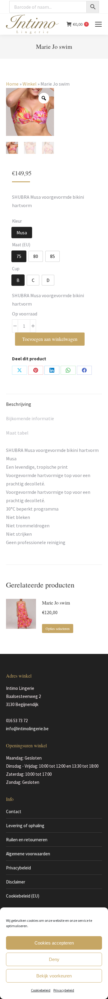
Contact (13, 811)
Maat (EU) (21, 245)
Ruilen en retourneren (26, 839)
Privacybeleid (63, 990)
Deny (54, 959)
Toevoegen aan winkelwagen (49, 339)
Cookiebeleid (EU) (22, 896)
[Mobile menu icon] (98, 24)
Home (12, 84)
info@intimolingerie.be (27, 728)
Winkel (29, 84)
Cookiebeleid (40, 990)
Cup (16, 268)
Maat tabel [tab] (17, 433)
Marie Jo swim (56, 602)
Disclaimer (15, 882)
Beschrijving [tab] (18, 404)
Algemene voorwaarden (28, 854)
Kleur (17, 221)
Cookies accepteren (54, 942)
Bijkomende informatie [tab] (30, 418)
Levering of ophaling (25, 825)
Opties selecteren (58, 628)
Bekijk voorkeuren (54, 975)
